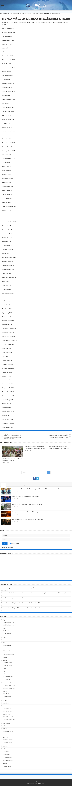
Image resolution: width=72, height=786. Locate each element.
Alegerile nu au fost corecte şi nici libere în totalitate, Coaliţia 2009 (58, 436)
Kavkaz (5, 691)
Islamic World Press (9, 688)
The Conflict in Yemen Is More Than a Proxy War (12, 459)
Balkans (5, 643)
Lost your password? (8, 547)
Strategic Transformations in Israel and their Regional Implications (29, 512)
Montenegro (6, 723)
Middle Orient (6, 714)
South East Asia (7, 754)
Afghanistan (6, 620)
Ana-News (6, 640)
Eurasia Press (8, 665)
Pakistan (5, 726)
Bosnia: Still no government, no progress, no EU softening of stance (19, 588)
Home (3, 13)
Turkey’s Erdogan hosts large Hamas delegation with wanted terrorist (59, 448)
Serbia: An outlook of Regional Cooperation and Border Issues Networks (20, 608)
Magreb (5, 706)
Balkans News (8, 651)
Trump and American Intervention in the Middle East (25, 496)
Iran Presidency (8, 676)
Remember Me (15, 543)
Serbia (5, 746)
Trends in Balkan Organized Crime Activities (13, 598)
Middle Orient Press (9, 719)
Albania (5, 637)
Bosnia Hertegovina (8, 654)
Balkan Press (7, 648)
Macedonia (6, 703)
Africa (4, 628)
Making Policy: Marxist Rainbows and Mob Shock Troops (27, 504)
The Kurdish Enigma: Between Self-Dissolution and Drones (27, 519)
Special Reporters (8, 760)
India (4, 668)
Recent (3, 485)
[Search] (48, 472)
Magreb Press (8, 711)
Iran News (7, 674)
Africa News (7, 630)
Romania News (8, 739)
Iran (4, 671)
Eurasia (8, 13)
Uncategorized (7, 766)
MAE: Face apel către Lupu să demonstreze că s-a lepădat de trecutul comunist (12, 437)
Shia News (7, 751)
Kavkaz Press (7, 696)
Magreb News (8, 708)
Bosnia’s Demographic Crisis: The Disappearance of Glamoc (35, 447)
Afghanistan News (9, 622)
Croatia (5, 657)
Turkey (5, 763)
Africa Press (7, 633)
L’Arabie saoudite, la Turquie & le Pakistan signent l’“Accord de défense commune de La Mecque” (37, 489)
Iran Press (7, 679)
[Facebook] (34, 478)
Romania (5, 737)
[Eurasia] (36, 5)
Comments (17, 485)
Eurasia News (14, 13)
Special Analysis (7, 757)
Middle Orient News (9, 716)
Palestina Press (8, 734)
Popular (10, 485)
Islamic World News (9, 685)
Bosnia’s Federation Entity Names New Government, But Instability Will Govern (22, 603)
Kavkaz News (7, 694)
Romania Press (8, 742)
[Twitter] (37, 478)
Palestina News (8, 731)
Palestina (5, 729)
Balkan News (7, 645)
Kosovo (5, 700)
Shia (4, 749)
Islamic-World (7, 683)
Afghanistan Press (9, 625)
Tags (23, 485)
